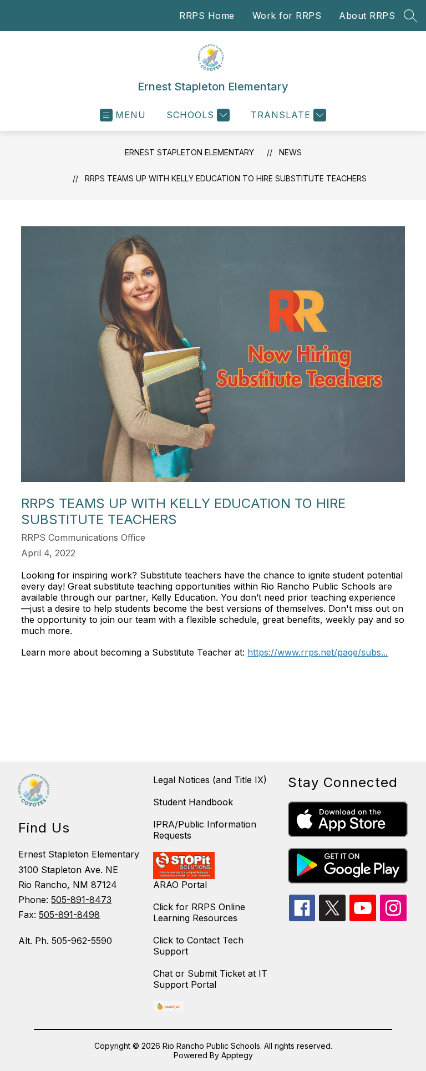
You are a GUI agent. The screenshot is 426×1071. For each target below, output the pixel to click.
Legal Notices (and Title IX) (210, 779)
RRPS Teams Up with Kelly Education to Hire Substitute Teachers (226, 178)
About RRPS (367, 15)
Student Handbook (193, 802)
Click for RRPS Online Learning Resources (199, 912)
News (290, 152)
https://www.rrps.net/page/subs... (317, 652)
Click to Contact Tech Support (198, 946)
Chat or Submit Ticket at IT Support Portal (210, 979)
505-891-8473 (81, 899)
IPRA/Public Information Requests (204, 830)
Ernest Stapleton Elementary (189, 152)
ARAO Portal (180, 884)
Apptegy (237, 1055)
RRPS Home (207, 15)
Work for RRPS (287, 15)
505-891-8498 (69, 914)
